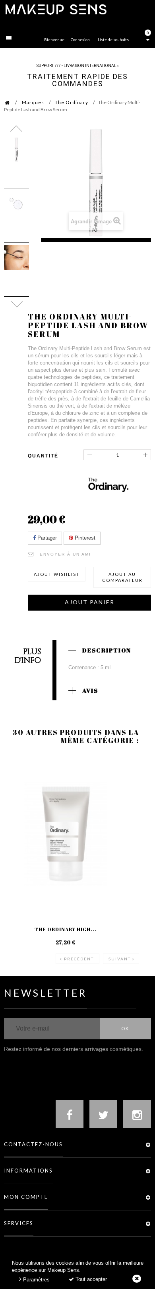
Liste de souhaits (113, 39)
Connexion (80, 39)
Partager (46, 538)
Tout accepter (90, 1279)
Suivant (119, 958)
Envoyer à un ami (65, 554)
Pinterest (84, 538)
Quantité (43, 456)
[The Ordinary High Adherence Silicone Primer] (65, 834)
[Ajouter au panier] (135, 787)
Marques (33, 102)
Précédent (79, 958)
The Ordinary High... (66, 929)
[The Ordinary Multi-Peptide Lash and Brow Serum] (16, 149)
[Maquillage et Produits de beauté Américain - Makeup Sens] (55, 9)
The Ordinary (71, 102)
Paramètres (35, 1280)
